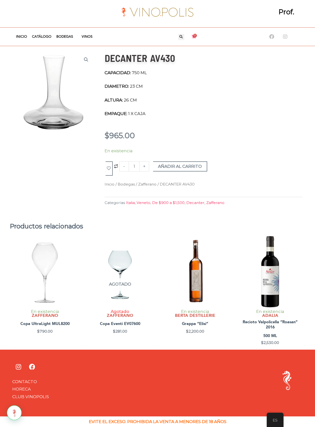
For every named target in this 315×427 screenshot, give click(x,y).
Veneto (143, 202)
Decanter (195, 202)
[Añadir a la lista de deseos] (109, 168)
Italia (130, 202)
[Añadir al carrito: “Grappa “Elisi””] (225, 251)
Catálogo (41, 36)
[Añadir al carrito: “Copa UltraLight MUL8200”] (75, 251)
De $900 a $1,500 (168, 202)
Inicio (21, 36)
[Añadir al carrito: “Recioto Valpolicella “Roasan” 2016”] (300, 251)
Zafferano (147, 184)
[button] (181, 37)
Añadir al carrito (180, 166)
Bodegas (64, 36)
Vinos (87, 36)
